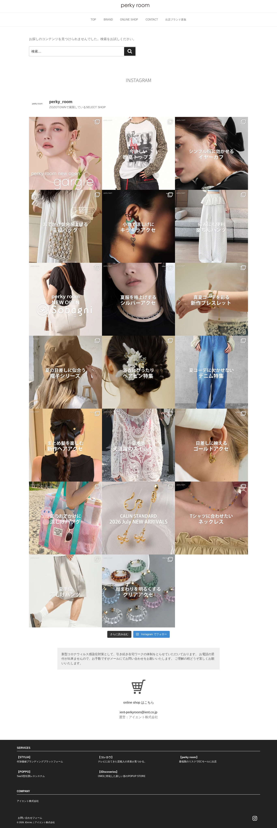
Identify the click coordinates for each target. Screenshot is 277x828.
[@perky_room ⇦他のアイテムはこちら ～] (138, 518)
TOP (93, 19)
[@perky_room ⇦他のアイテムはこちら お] (65, 226)
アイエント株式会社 (28, 801)
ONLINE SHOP (129, 19)
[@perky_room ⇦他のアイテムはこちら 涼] (65, 590)
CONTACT (152, 19)
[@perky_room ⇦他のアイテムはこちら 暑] (65, 445)
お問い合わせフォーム (30, 817)
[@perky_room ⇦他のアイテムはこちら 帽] (65, 372)
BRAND (108, 19)
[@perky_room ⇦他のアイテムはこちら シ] (211, 153)
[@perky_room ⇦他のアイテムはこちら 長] (211, 226)
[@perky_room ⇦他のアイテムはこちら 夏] (138, 153)
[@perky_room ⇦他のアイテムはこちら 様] (65, 518)
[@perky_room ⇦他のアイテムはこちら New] (65, 153)
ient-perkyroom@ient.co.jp (138, 712)
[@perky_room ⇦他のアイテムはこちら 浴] (138, 372)
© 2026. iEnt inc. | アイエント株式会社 (36, 822)
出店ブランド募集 (175, 19)
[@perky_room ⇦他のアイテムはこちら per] (65, 299)
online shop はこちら (138, 702)
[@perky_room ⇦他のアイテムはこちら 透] (138, 590)
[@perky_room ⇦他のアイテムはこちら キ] (138, 226)
